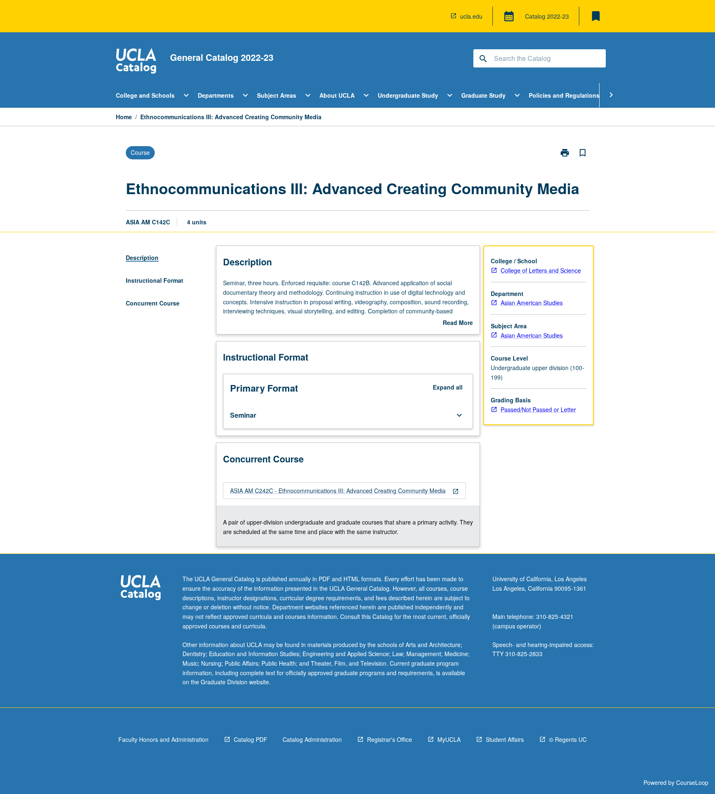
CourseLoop (692, 782)
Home (124, 117)
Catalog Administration (312, 739)
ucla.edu (471, 16)
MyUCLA (449, 739)
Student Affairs (505, 739)
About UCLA (337, 95)
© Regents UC (568, 739)
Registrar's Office (389, 739)
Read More (458, 322)
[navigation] (344, 490)
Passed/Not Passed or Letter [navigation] (538, 409)
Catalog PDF (250, 739)
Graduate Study (483, 95)
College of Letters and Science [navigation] (541, 270)
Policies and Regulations (564, 95)
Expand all (448, 387)
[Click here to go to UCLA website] (140, 588)
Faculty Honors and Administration (163, 739)
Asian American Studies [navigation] (532, 302)
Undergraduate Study (408, 95)
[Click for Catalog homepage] (136, 62)
